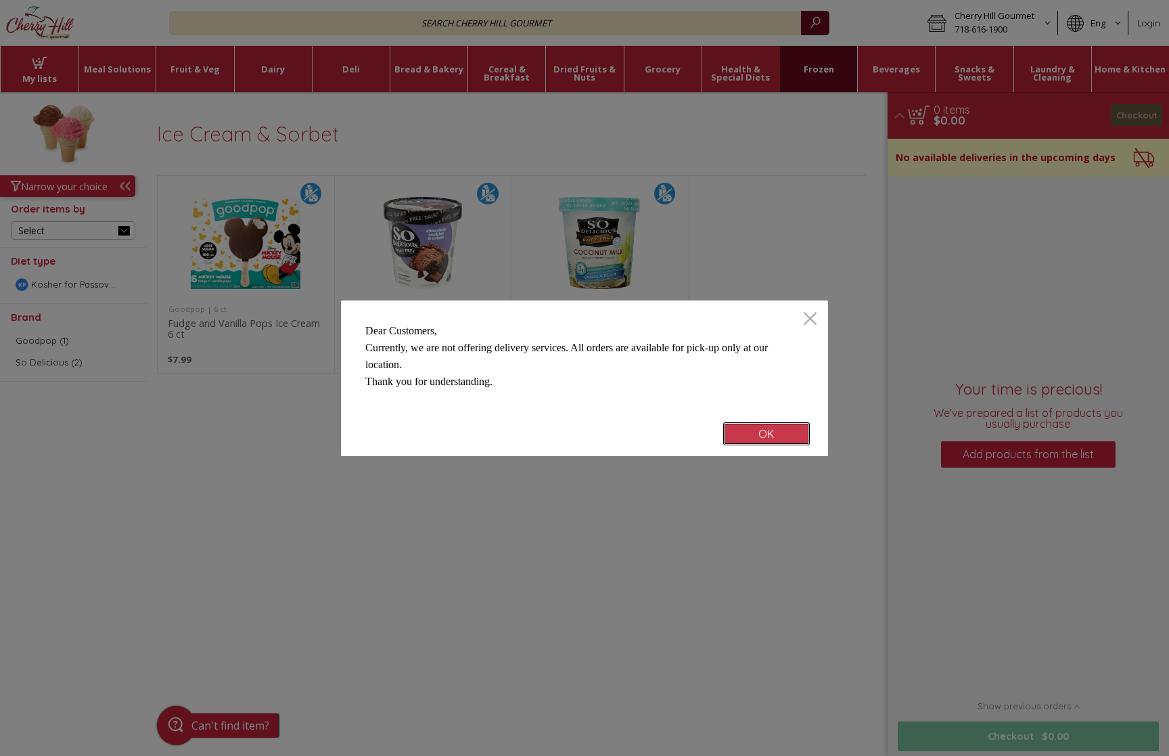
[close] (810, 319)
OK (766, 434)
